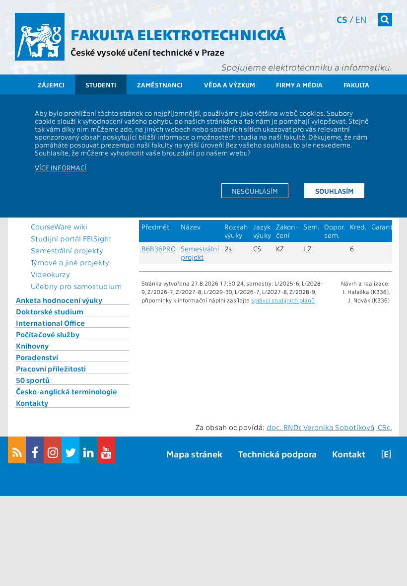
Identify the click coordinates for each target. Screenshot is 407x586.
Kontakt (348, 453)
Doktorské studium (49, 311)
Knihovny (32, 345)
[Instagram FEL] (53, 450)
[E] (386, 453)
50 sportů (33, 379)
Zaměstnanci (160, 84)
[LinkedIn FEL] (88, 450)
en (361, 19)
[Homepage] (40, 37)
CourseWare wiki (59, 226)
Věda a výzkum (229, 84)
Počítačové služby (47, 334)
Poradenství (37, 357)
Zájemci (51, 84)
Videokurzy (50, 274)
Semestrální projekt (200, 252)
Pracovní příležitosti (51, 368)
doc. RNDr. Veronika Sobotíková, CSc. (329, 427)
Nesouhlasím (255, 191)
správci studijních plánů (283, 299)
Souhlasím (334, 191)
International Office (50, 322)
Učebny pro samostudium (76, 286)
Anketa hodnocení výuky (59, 299)
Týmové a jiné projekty (70, 262)
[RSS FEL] (17, 450)
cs (342, 19)
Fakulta (356, 84)
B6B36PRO (158, 248)
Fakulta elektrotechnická (178, 34)
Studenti (100, 84)
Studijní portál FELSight (71, 238)
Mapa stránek (194, 453)
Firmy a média (299, 84)
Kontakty (32, 402)
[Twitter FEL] (70, 450)
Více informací (60, 167)
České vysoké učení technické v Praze (147, 52)
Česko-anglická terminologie (66, 391)
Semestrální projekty (67, 250)
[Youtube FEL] (106, 450)
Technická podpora (277, 453)
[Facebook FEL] (35, 450)
